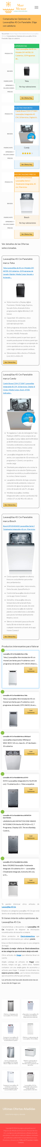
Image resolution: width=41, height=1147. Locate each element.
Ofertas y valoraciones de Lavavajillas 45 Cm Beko (30, 1038)
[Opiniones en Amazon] (27, 153)
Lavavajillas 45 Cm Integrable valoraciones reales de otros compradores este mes (30, 1087)
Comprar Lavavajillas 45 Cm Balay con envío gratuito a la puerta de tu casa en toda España (10, 1087)
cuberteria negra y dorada (15, 1114)
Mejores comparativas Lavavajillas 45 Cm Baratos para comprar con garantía (30, 1063)
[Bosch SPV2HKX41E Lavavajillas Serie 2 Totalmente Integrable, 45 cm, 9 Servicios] (20, 573)
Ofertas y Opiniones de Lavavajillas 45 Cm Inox (11, 1015)
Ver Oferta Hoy (26, 98)
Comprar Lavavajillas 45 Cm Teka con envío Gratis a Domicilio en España (10, 1038)
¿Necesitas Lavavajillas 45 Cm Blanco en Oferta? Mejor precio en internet (30, 1015)
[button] (36, 7)
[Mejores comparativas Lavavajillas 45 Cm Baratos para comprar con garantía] (30, 1052)
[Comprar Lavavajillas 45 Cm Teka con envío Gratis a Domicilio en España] (10, 1029)
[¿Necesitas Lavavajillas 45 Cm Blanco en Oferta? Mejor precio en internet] (30, 1005)
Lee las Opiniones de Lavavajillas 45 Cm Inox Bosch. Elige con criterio (11, 1062)
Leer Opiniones (31, 670)
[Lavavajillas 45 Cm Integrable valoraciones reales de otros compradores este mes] (30, 1077)
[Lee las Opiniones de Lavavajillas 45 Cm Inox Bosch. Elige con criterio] (10, 1052)
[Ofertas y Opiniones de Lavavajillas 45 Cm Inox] (10, 1005)
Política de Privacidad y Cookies (28, 1140)
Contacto (21, 1142)
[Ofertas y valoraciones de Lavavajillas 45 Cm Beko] (30, 1029)
